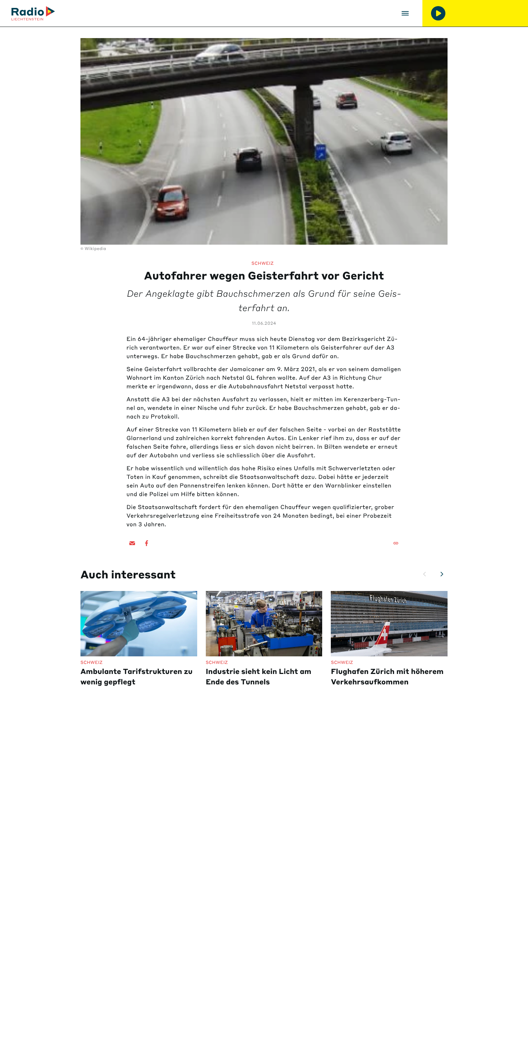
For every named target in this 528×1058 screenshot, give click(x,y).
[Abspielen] (438, 13)
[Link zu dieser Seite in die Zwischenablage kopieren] (396, 543)
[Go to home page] (33, 13)
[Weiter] (442, 574)
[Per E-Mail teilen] (132, 543)
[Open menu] (405, 13)
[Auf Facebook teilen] (146, 543)
